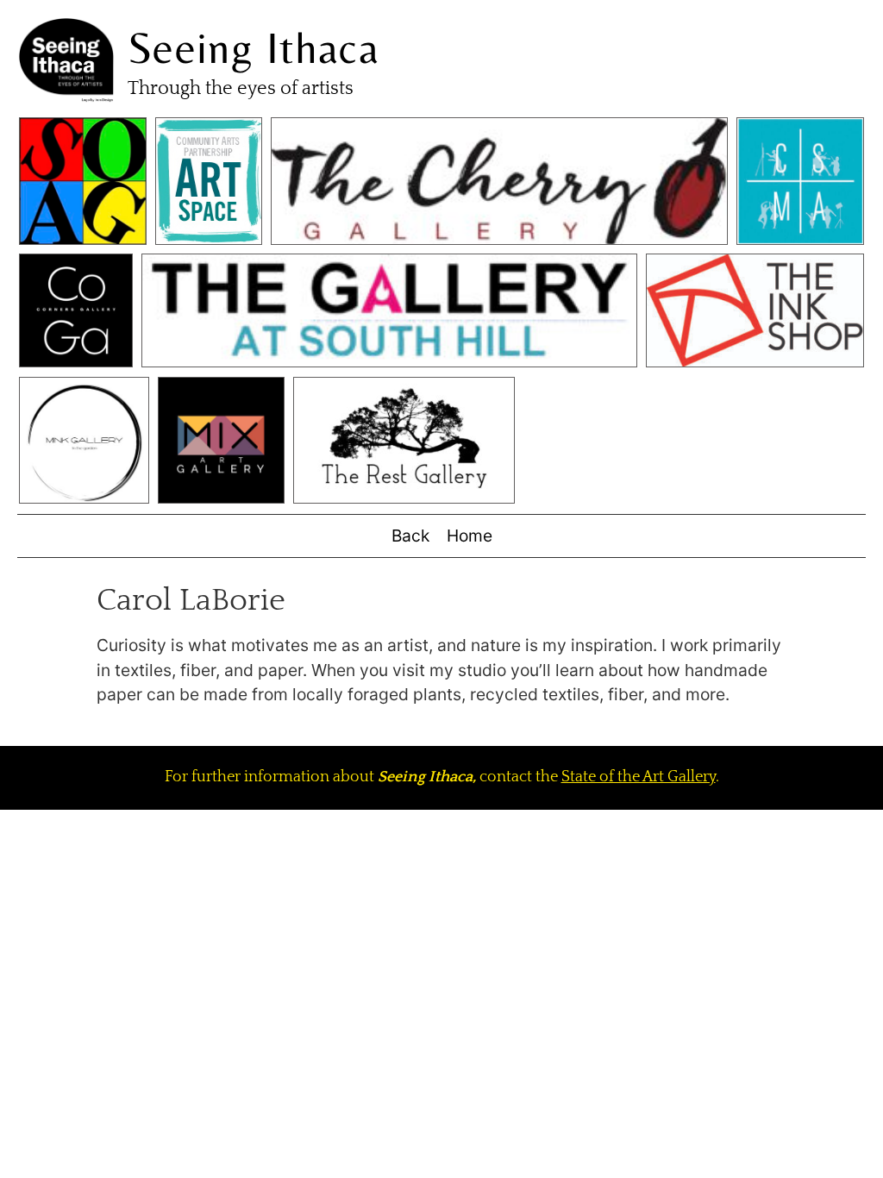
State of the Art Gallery (638, 777)
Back (410, 535)
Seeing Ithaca (253, 47)
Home (469, 535)
